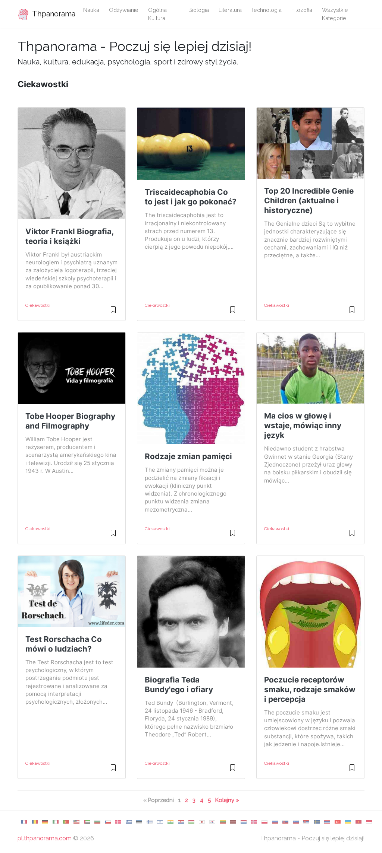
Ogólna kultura (157, 14)
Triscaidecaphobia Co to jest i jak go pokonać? (191, 196)
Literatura (230, 10)
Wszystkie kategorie (335, 14)
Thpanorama (52, 13)
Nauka (91, 10)
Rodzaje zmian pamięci (188, 456)
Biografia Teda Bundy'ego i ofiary (179, 684)
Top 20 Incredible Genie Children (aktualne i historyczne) (309, 200)
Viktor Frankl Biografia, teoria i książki (69, 236)
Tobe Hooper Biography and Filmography (70, 420)
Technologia (266, 10)
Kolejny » (227, 800)
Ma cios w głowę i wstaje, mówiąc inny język (302, 425)
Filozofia (301, 10)
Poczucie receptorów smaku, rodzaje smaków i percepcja (310, 689)
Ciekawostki (37, 305)
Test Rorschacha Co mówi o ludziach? (63, 643)
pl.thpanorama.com (45, 838)
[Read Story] (113, 312)
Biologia (198, 10)
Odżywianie (123, 10)
